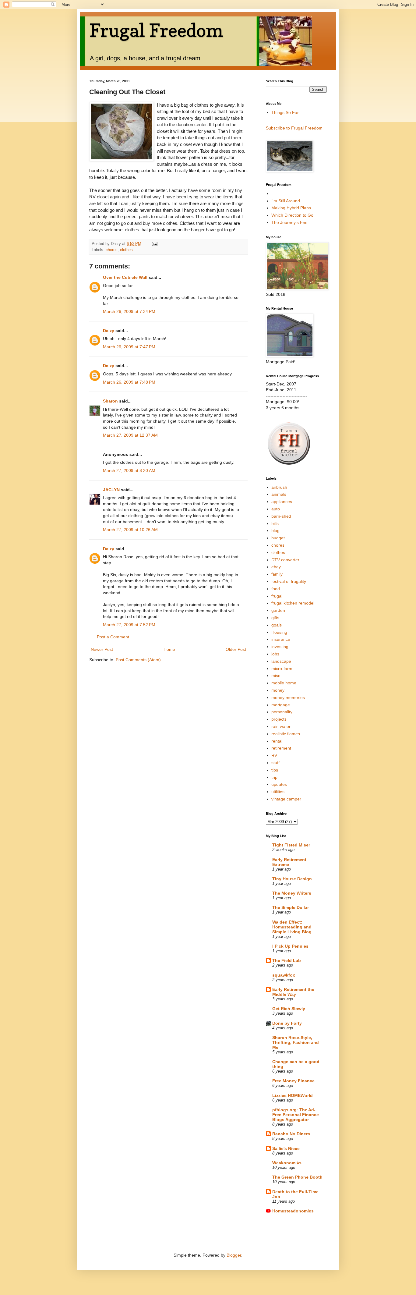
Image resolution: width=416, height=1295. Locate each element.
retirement (281, 748)
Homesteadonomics (293, 1210)
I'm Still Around (285, 200)
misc (275, 675)
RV (274, 755)
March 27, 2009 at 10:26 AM (130, 529)
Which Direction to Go (292, 215)
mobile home (283, 682)
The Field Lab (286, 960)
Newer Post (102, 649)
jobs (275, 653)
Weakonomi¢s (286, 1162)
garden (278, 610)
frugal (276, 596)
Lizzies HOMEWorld (292, 1095)
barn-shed (281, 516)
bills (275, 523)
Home (169, 649)
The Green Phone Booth (297, 1177)
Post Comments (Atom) (138, 659)
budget (278, 537)
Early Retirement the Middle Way (293, 992)
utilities (277, 791)
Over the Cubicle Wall (125, 277)
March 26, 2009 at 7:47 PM (129, 346)
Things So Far (285, 112)
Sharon (111, 401)
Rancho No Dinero (291, 1133)
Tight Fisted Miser (291, 845)
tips (274, 770)
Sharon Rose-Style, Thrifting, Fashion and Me (295, 1042)
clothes (126, 250)
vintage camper (286, 799)
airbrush (279, 487)
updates (279, 784)
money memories (288, 697)
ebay (276, 566)
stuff (275, 762)
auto (275, 508)
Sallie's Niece (286, 1148)
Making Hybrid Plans (291, 207)
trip (274, 777)
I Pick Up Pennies (290, 946)
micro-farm (281, 668)
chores (112, 250)
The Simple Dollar (290, 907)
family (277, 574)
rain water (281, 726)
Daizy (108, 330)
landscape (281, 661)
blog (275, 530)
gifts (275, 617)
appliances (281, 501)
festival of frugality (288, 581)
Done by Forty (287, 1023)
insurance (280, 639)
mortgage (280, 704)
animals (278, 494)
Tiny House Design (292, 878)
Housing (279, 632)
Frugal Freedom (156, 30)
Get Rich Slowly (288, 1008)
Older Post (236, 649)
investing (279, 646)
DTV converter (285, 559)
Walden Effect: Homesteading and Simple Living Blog (292, 927)
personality (281, 711)
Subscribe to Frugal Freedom (294, 128)
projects (279, 719)
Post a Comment (113, 636)
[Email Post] (154, 244)
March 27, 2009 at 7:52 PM (129, 624)
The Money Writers (291, 893)
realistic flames (285, 733)
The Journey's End (289, 222)
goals (276, 625)
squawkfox (283, 975)
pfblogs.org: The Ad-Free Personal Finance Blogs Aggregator (295, 1114)
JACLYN (111, 489)
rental (276, 741)
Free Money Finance (293, 1080)
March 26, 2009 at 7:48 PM (129, 382)
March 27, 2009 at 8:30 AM (129, 470)
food (275, 588)
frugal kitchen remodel (292, 603)
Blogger (234, 1255)
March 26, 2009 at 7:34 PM (129, 311)
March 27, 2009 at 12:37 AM (130, 435)
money (277, 690)
